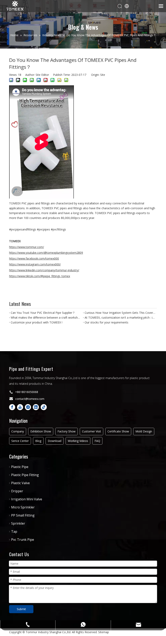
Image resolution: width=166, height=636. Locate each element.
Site (102, 75)
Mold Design (143, 431)
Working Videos (78, 441)
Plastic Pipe (19, 467)
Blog (38, 441)
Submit (21, 609)
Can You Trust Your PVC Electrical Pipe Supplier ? (42, 313)
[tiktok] (44, 407)
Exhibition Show (40, 431)
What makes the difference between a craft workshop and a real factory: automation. (46, 317)
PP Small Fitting (23, 515)
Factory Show (66, 431)
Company (17, 431)
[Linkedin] (36, 407)
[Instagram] (28, 407)
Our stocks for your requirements (106, 322)
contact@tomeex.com (29, 399)
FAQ (97, 441)
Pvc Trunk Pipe (22, 539)
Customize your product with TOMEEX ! (36, 322)
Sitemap (103, 632)
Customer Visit (91, 431)
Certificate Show (118, 431)
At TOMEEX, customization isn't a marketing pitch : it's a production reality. (120, 317)
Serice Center (20, 441)
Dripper (17, 491)
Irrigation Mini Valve (26, 499)
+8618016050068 (26, 392)
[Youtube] (20, 407)
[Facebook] (12, 407)
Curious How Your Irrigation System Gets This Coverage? (120, 313)
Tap (14, 531)
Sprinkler (18, 523)
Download (54, 441)
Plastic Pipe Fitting (25, 475)
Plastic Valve (20, 483)
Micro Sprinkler (23, 507)
